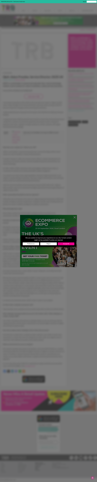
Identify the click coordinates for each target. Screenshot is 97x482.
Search (84, 1)
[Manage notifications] (92, 477)
